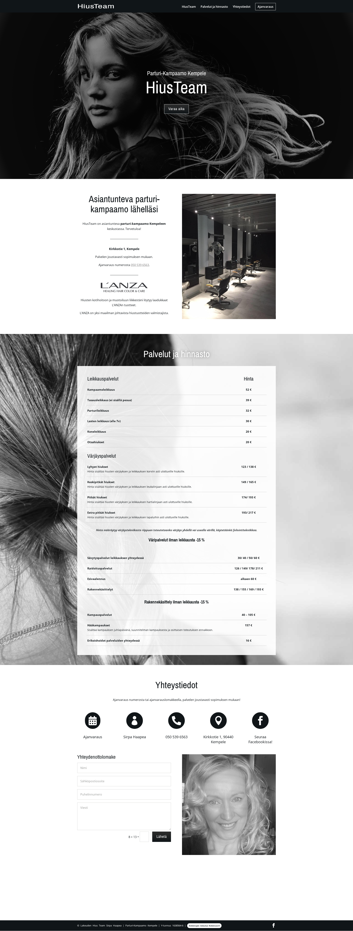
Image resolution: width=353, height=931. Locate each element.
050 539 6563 (140, 265)
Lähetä (161, 836)
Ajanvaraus (265, 7)
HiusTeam (189, 7)
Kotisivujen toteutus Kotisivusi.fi (204, 925)
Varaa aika (176, 108)
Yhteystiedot (241, 7)
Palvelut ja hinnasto (214, 7)
